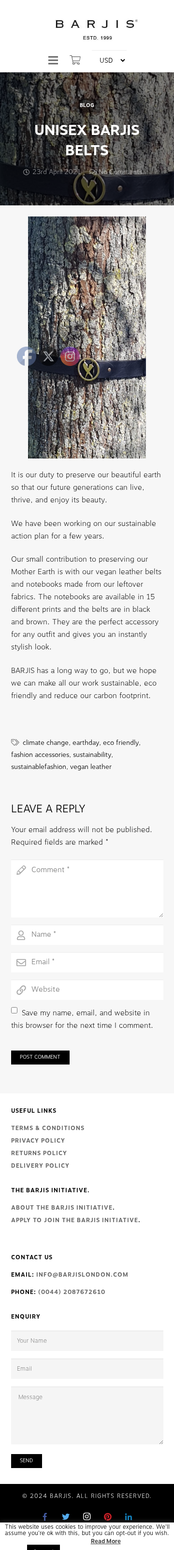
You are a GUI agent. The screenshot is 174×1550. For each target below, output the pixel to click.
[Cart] (75, 60)
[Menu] (53, 60)
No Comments (120, 172)
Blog (87, 105)
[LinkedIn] (128, 1516)
